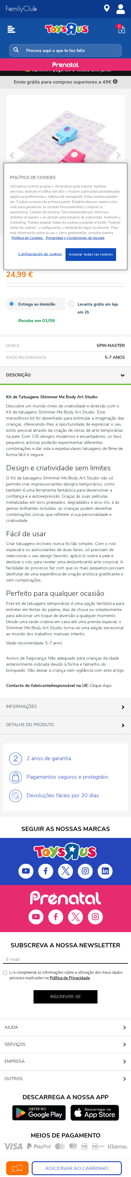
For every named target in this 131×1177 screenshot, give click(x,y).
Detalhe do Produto (30, 725)
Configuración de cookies (40, 254)
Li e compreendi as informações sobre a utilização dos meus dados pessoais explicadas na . (65, 975)
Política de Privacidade (70, 978)
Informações (21, 706)
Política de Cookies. (28, 237)
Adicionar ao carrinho (76, 1168)
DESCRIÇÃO (18, 375)
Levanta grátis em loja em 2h (98, 308)
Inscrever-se (65, 997)
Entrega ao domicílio (36, 304)
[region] (65, 216)
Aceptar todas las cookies (91, 254)
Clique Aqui (101, 685)
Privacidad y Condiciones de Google (74, 237)
